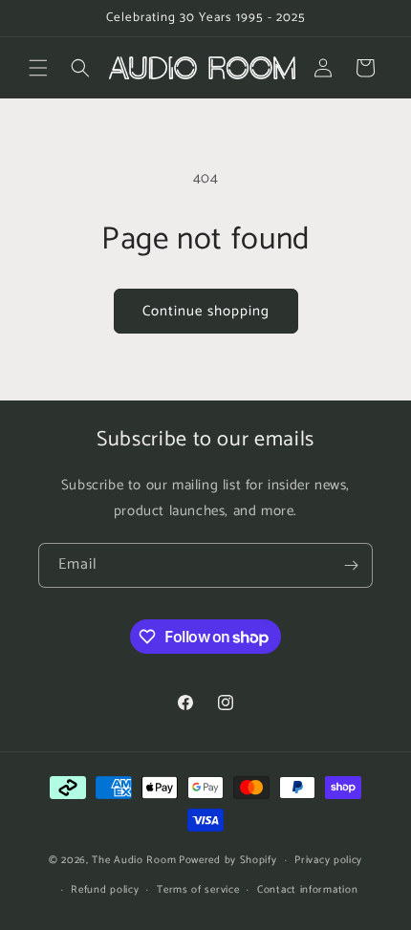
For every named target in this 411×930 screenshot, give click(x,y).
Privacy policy (328, 860)
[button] (38, 68)
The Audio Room (134, 860)
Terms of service (198, 889)
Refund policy (105, 889)
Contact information (307, 889)
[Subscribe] (351, 565)
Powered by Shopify (228, 860)
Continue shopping (206, 311)
